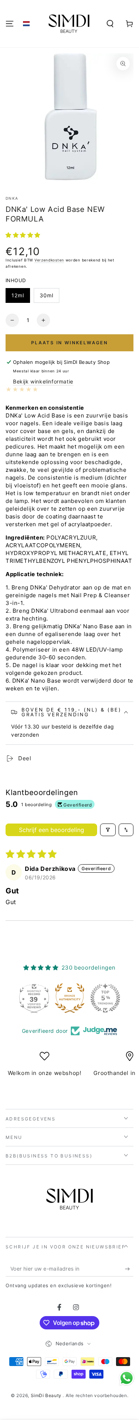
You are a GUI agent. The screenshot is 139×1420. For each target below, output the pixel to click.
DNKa (12, 198)
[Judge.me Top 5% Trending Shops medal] (105, 998)
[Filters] (108, 830)
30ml (46, 295)
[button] (26, 23)
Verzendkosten (49, 260)
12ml (17, 295)
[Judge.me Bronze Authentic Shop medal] (70, 998)
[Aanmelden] (129, 1269)
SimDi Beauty (47, 1395)
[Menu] (9, 23)
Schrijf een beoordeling (51, 830)
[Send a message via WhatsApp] (126, 1378)
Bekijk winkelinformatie (43, 381)
